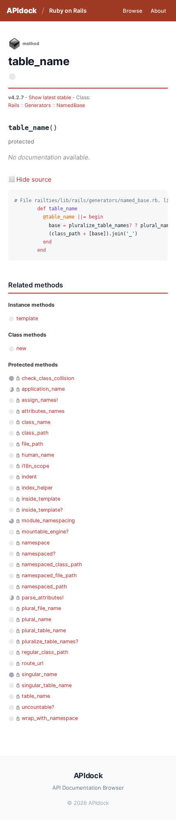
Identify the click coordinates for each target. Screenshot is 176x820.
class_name (36, 422)
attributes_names (43, 411)
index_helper (37, 488)
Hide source (34, 179)
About (158, 10)
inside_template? (42, 510)
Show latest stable (50, 97)
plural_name (36, 619)
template (27, 318)
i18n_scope (35, 466)
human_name (38, 455)
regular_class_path (45, 652)
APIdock (22, 10)
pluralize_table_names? (50, 641)
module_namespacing (48, 520)
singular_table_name (47, 685)
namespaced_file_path (49, 575)
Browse (132, 10)
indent (29, 477)
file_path (32, 444)
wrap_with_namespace (50, 718)
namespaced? (38, 554)
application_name (43, 389)
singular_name (39, 674)
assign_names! (40, 400)
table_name (36, 696)
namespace (36, 543)
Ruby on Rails (68, 10)
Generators (38, 105)
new (21, 348)
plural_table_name (44, 630)
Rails (13, 105)
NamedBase (70, 105)
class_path (35, 433)
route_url (32, 663)
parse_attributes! (43, 597)
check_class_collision (48, 378)
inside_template (41, 499)
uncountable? (38, 707)
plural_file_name (41, 608)
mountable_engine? (45, 531)
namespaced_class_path (52, 564)
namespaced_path (44, 586)
